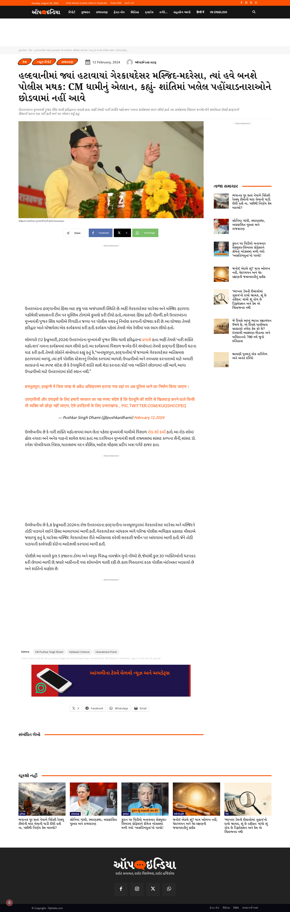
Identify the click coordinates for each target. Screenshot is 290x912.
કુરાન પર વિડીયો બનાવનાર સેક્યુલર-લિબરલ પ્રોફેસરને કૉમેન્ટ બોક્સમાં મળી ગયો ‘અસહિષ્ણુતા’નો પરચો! (249, 249)
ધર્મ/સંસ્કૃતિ (179, 813)
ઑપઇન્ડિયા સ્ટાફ (145, 62)
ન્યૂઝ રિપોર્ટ (44, 62)
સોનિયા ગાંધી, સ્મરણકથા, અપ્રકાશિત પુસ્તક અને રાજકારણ (248, 224)
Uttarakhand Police (106, 651)
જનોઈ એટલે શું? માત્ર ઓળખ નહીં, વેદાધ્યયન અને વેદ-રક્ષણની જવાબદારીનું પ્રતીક (251, 272)
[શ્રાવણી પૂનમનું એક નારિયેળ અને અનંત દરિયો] (221, 359)
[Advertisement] (111, 488)
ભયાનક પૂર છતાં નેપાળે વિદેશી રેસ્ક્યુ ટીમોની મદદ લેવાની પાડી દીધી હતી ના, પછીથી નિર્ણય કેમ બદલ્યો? (252, 201)
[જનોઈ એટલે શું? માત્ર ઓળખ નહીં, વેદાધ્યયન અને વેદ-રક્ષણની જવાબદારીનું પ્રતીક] (221, 274)
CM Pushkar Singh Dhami (49, 651)
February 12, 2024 (149, 417)
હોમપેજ (22, 50)
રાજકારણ (67, 62)
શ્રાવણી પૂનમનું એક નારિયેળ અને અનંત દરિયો (249, 356)
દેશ (30, 50)
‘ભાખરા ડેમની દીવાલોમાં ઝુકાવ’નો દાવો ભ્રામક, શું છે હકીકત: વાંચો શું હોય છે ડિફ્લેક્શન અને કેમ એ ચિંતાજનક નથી (249, 299)
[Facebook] (241, 2)
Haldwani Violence (79, 651)
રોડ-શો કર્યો (157, 432)
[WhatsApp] (255, 2)
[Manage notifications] (9, 902)
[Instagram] (246, 2)
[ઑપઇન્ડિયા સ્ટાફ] (130, 62)
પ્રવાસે (146, 339)
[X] (251, 2)
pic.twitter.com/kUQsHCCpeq (153, 405)
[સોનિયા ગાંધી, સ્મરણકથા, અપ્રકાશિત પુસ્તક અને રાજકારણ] (221, 226)
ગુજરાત (126, 813)
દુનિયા (22, 813)
